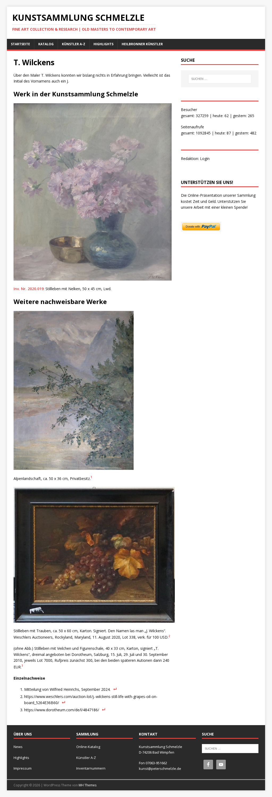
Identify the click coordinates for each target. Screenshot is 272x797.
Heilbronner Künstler (142, 44)
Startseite (20, 44)
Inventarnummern (90, 768)
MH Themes (87, 785)
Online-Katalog (88, 746)
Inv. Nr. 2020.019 (29, 288)
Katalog (46, 44)
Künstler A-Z (73, 44)
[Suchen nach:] (220, 78)
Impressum (23, 768)
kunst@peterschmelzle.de (160, 768)
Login (205, 158)
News (18, 746)
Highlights (103, 44)
